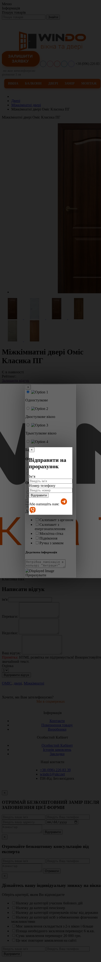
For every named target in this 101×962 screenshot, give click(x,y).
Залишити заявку (20, 59)
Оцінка (7, 666)
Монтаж (89, 83)
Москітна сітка (51, 534)
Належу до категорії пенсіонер (40, 908)
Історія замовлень (57, 750)
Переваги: (10, 616)
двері (18, 683)
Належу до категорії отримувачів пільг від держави (57, 913)
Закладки (57, 754)
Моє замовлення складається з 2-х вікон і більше (54, 926)
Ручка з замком (51, 543)
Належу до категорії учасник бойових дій (49, 903)
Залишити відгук (15, 381)
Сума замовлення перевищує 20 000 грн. (48, 936)
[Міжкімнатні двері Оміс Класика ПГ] (13, 318)
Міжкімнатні (34, 683)
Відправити (39, 495)
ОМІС (7, 683)
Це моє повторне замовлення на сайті (46, 940)
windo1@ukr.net (52, 774)
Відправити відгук (16, 675)
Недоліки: (10, 633)
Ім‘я (32, 476)
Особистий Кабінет (57, 745)
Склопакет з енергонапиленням (50, 527)
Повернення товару (57, 725)
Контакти (57, 721)
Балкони (33, 83)
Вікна (13, 83)
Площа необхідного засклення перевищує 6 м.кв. (55, 931)
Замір (70, 83)
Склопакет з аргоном (56, 520)
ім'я (5, 599)
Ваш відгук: (11, 653)
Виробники (57, 729)
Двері (53, 83)
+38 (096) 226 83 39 (55, 770)
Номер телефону (42, 486)
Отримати (52, 871)
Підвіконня (48, 538)
